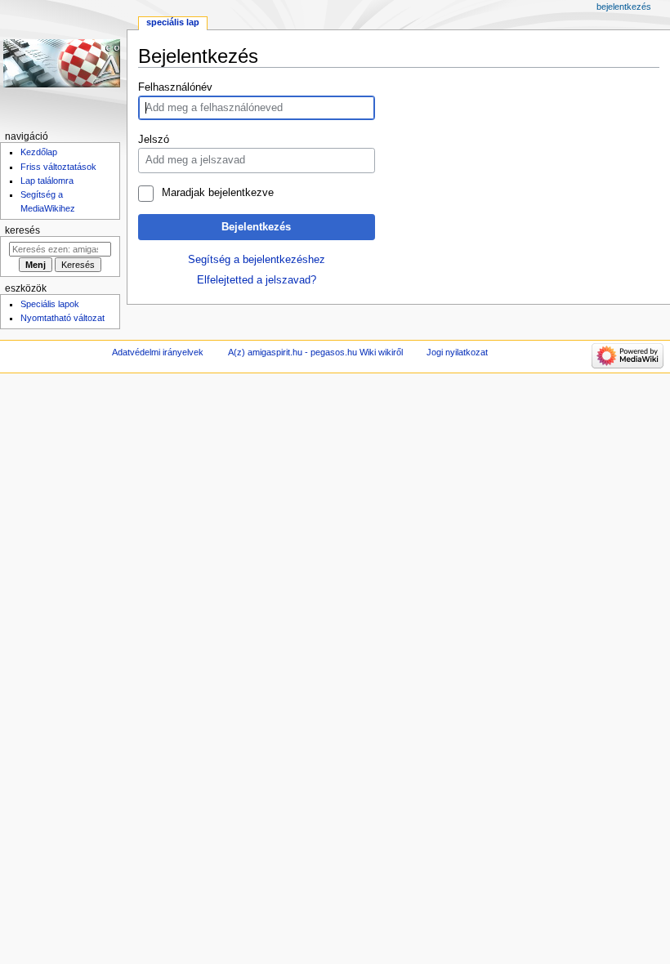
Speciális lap (172, 22)
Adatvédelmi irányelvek (157, 352)
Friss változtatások (58, 167)
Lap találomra (47, 180)
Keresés (22, 230)
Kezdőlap (38, 152)
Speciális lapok (49, 304)
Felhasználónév (175, 87)
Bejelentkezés (256, 227)
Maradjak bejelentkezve (217, 193)
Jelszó (153, 139)
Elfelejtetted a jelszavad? (256, 280)
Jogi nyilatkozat (457, 352)
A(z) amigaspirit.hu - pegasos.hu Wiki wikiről (315, 352)
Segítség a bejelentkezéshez (256, 260)
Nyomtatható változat (62, 318)
